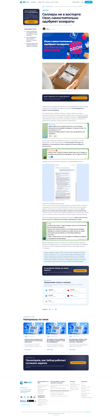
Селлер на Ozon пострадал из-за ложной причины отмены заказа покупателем (33, 341)
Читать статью (27, 349)
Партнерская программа (84, 395)
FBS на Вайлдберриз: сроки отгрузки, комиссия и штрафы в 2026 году (31, 39)
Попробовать (88, 2)
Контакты (83, 385)
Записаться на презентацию (31, 22)
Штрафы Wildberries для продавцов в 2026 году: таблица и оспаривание (32, 45)
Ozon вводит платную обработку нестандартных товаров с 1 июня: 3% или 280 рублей (56, 341)
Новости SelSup (73, 386)
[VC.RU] (28, 397)
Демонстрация (26, 404)
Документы (83, 388)
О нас (82, 383)
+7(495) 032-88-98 (75, 2)
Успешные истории (74, 389)
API (71, 391)
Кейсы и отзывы (54, 2)
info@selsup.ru (24, 387)
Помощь (48, 2)
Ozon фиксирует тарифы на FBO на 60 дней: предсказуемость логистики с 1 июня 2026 (78, 341)
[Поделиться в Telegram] (50, 309)
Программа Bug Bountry (86, 397)
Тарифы (40, 2)
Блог (44, 2)
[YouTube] (21, 397)
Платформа (34, 2)
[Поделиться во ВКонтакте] (56, 309)
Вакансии (83, 391)
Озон (26, 336)
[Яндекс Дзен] (31, 397)
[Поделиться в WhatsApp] (53, 309)
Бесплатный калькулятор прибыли (75, 384)
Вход (82, 2)
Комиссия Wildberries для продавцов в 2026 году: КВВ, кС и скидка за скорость (31, 33)
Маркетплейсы (46, 10)
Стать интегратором (85, 393)
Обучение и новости (74, 388)
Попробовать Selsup (80, 270)
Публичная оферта (85, 390)
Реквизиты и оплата (85, 386)
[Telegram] (24, 397)
